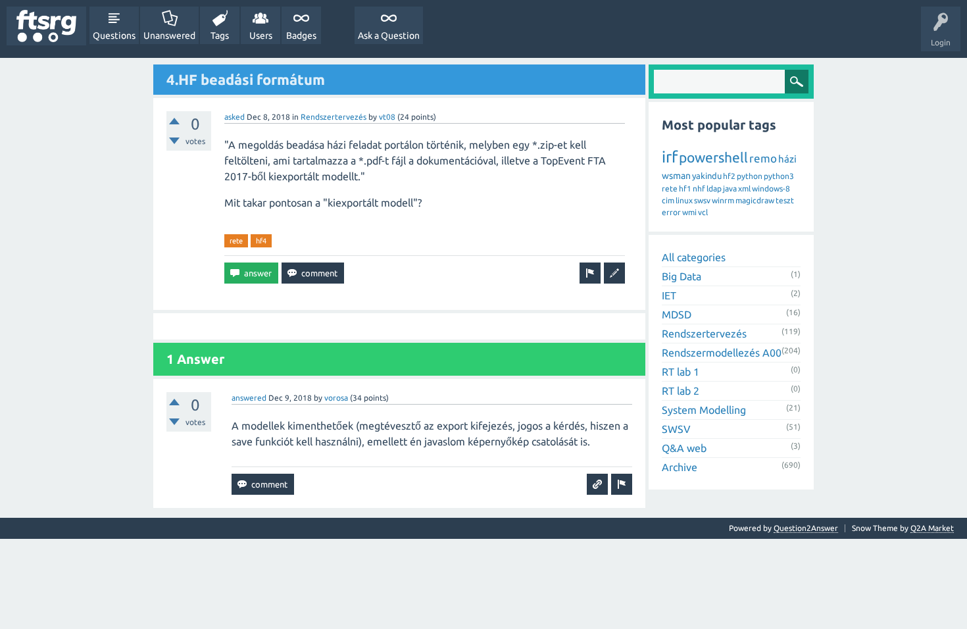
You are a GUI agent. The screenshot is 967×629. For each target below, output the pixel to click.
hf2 (729, 176)
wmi (689, 212)
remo (763, 158)
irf (670, 157)
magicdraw (754, 200)
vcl (703, 212)
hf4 (261, 241)
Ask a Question (389, 35)
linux (684, 200)
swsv (702, 200)
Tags (220, 35)
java (730, 188)
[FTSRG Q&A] (46, 26)
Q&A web (684, 448)
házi (787, 158)
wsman (676, 175)
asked (234, 117)
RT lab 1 (680, 372)
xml (744, 188)
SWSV (676, 429)
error (671, 212)
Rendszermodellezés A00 (721, 353)
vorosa (336, 397)
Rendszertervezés (333, 117)
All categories (694, 257)
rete (236, 241)
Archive (679, 467)
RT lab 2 (680, 391)
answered (249, 397)
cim (668, 200)
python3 (779, 176)
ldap (714, 188)
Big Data (681, 276)
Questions (114, 35)
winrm (723, 200)
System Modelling (704, 410)
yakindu (707, 175)
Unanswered (169, 35)
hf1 (685, 188)
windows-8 (771, 188)
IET (669, 295)
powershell (713, 157)
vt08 (387, 117)
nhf (699, 188)
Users (260, 35)
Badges (301, 35)
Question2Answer (806, 528)
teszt (785, 200)
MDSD (676, 314)
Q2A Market (932, 528)
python (749, 176)
